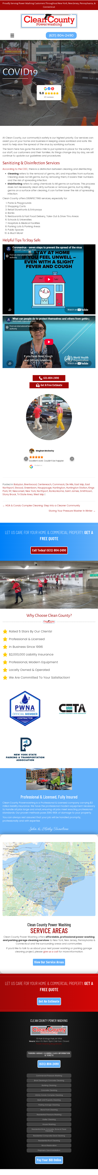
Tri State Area (25, 494)
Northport (42, 491)
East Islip (79, 484)
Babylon (18, 484)
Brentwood (30, 484)
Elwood (19, 487)
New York (30, 491)
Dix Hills (69, 484)
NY (10, 491)
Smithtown (86, 491)
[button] (61, 35)
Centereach (44, 484)
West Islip (39, 494)
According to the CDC (15, 169)
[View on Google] (31, 451)
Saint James (72, 491)
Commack (58, 484)
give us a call (50, 951)
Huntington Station (76, 487)
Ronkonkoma (56, 491)
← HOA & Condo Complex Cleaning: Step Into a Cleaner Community (41, 505)
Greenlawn (30, 487)
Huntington (59, 487)
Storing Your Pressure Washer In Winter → (72, 510)
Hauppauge (45, 487)
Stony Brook (9, 494)
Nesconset (18, 491)
